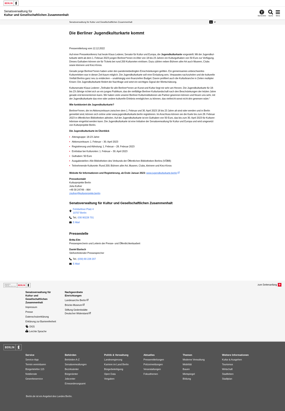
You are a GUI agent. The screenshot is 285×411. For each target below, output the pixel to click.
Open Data (110, 374)
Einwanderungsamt (75, 383)
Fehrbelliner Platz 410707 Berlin (83, 211)
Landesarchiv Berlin (75, 300)
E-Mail (76, 222)
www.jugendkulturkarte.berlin (161, 173)
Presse (29, 312)
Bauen (186, 369)
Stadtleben (228, 374)
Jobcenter (70, 378)
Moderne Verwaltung (194, 359)
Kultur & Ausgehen (232, 359)
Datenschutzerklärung (37, 316)
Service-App (32, 359)
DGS (32, 326)
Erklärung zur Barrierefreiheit (40, 321)
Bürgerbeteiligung (113, 369)
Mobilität (187, 364)
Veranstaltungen (152, 369)
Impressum (31, 307)
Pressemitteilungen (153, 359)
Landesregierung (113, 359)
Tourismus (227, 364)
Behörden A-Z (72, 359)
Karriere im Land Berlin (116, 364)
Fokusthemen (150, 374)
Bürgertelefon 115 (34, 369)
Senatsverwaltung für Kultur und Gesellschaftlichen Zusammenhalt (100, 22)
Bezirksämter (72, 369)
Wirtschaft (227, 369)
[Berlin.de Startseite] (11, 3)
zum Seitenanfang (267, 284)
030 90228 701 (86, 217)
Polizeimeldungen (153, 364)
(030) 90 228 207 (87, 259)
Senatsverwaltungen (76, 364)
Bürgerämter (71, 374)
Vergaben (109, 378)
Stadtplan (227, 378)
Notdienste (31, 374)
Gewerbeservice (34, 378)
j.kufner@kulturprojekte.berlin (84, 193)
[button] (212, 21)
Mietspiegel (189, 374)
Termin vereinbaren (35, 364)
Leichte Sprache (38, 331)
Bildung (187, 378)
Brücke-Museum (73, 305)
